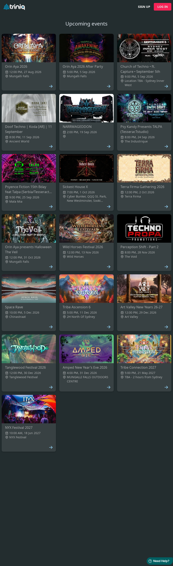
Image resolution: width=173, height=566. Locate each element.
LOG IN (162, 7)
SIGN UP (144, 7)
